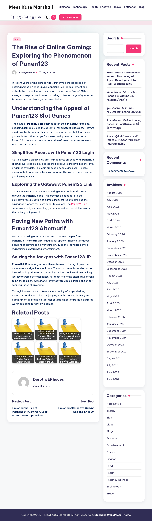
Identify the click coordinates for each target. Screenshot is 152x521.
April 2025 (113, 303)
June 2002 (113, 379)
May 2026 (113, 213)
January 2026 (115, 241)
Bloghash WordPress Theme (112, 515)
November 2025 (117, 255)
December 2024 (116, 330)
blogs (110, 424)
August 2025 (114, 275)
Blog (16, 39)
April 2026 (113, 220)
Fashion (111, 452)
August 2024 (114, 358)
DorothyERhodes (48, 379)
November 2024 (117, 337)
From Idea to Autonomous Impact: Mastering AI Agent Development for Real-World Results (123, 78)
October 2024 (115, 344)
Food (110, 466)
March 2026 (114, 227)
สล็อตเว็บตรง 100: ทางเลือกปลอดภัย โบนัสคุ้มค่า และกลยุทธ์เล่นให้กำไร (122, 96)
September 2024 (117, 351)
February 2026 (116, 234)
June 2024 (113, 372)
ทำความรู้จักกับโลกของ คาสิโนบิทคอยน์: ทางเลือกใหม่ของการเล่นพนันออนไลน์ (123, 140)
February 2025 (116, 317)
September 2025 (117, 268)
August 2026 (114, 192)
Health (110, 472)
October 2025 (115, 261)
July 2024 (112, 365)
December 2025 (116, 248)
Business (112, 438)
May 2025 (113, 296)
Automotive (114, 403)
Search (113, 38)
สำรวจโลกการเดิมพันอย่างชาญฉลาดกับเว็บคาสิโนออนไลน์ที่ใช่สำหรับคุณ (124, 124)
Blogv (110, 431)
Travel (110, 493)
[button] (70, 17)
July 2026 (112, 199)
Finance (111, 459)
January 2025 (115, 324)
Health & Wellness (117, 479)
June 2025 (113, 289)
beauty (111, 410)
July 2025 (112, 282)
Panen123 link (79, 203)
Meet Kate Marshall (31, 7)
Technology (114, 486)
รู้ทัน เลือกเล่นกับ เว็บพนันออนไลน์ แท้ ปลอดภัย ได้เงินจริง (124, 110)
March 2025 (114, 310)
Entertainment (115, 445)
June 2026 (113, 206)
